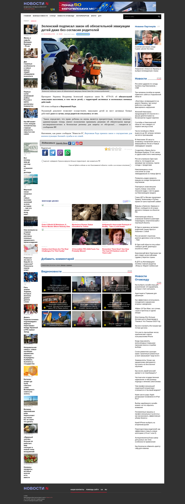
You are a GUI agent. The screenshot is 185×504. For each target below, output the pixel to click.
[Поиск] (159, 16)
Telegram (63, 265)
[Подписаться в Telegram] (74, 143)
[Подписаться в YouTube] (81, 143)
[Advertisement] (86, 182)
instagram (69, 265)
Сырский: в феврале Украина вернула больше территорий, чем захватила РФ (71, 161)
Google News (62, 143)
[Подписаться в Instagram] (77, 143)
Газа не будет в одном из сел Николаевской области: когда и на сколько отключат (99, 165)
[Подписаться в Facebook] (70, 143)
